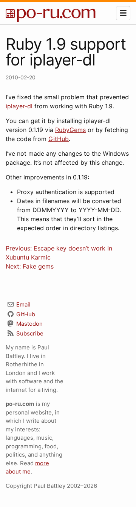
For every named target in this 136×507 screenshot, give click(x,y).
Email (23, 304)
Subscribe (29, 333)
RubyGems (70, 130)
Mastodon (29, 323)
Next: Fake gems (30, 266)
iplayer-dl (19, 106)
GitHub (58, 139)
